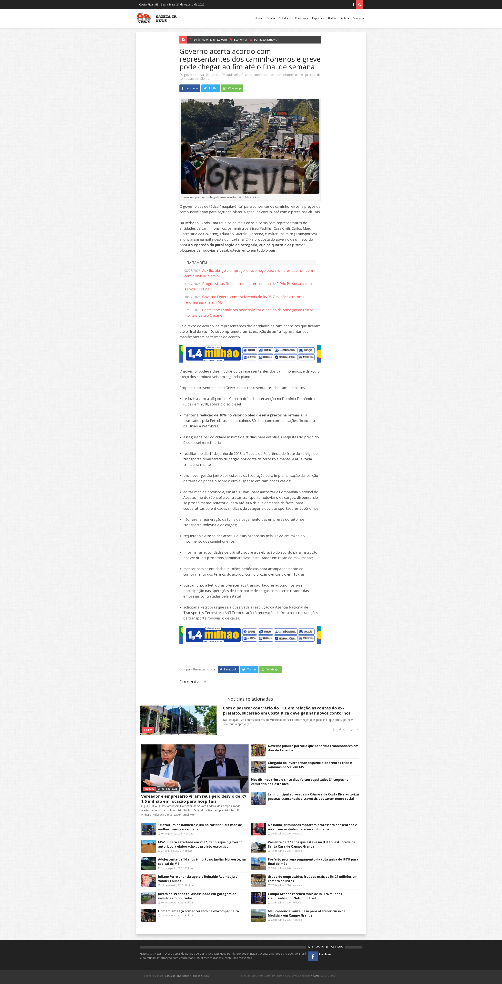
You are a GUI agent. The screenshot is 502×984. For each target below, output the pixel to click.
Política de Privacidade (176, 976)
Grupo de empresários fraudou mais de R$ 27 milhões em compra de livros (312, 878)
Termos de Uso (200, 976)
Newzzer (315, 976)
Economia (301, 18)
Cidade (270, 18)
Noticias (149, 788)
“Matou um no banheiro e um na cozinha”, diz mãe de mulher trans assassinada (200, 827)
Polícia (332, 18)
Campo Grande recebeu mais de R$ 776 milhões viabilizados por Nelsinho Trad (305, 896)
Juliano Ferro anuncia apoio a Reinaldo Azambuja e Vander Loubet (197, 878)
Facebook (191, 88)
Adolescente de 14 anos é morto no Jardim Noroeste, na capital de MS (202, 861)
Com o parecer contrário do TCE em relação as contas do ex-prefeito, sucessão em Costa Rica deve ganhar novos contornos (287, 710)
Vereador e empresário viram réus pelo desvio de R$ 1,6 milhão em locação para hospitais (193, 799)
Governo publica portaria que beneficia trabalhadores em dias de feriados (313, 748)
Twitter (213, 88)
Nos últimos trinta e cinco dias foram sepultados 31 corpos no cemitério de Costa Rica (299, 781)
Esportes (318, 18)
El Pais (251, 197)
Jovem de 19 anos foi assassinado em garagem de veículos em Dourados (197, 896)
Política (148, 730)
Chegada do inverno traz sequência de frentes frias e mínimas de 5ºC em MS (310, 765)
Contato (358, 18)
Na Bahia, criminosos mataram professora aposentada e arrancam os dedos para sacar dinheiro (312, 827)
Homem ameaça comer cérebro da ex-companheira (198, 911)
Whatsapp (234, 88)
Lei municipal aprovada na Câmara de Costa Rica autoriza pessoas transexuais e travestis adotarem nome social (313, 796)
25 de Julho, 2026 (167, 788)
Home (259, 18)
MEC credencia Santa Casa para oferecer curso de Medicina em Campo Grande (307, 913)
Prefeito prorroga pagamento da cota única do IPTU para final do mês (313, 861)
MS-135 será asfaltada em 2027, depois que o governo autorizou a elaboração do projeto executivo (200, 844)
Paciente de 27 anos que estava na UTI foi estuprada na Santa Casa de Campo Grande (311, 844)
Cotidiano (285, 18)
